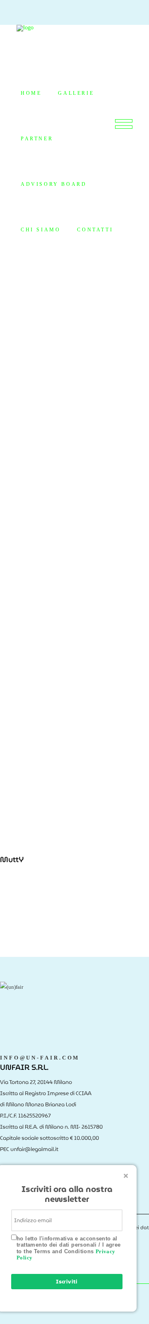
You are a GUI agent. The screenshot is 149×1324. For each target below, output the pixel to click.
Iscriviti (67, 1281)
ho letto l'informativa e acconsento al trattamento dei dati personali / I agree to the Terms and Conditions (69, 1248)
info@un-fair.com (39, 1058)
